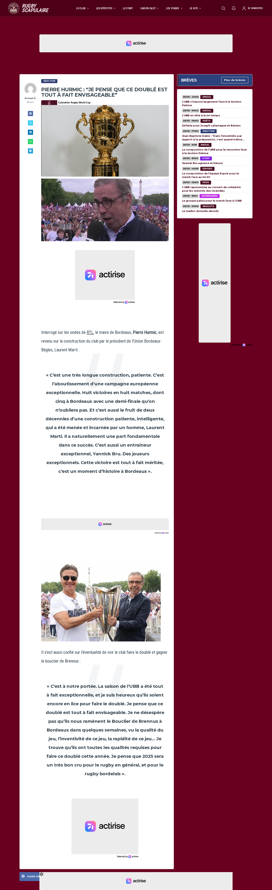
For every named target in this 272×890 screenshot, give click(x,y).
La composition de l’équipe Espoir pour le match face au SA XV (210, 175)
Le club (80, 8)
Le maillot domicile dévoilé (200, 211)
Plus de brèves (235, 80)
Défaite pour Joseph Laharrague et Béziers (211, 125)
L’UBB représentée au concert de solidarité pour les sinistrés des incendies (211, 189)
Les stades (172, 8)
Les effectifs (104, 8)
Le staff (128, 8)
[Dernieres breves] (234, 8)
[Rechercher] (223, 8)
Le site (194, 8)
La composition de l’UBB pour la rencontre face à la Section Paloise (214, 151)
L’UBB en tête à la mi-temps (201, 115)
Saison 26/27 (148, 8)
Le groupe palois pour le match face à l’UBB (212, 200)
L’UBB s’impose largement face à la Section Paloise (211, 103)
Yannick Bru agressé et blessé (202, 163)
